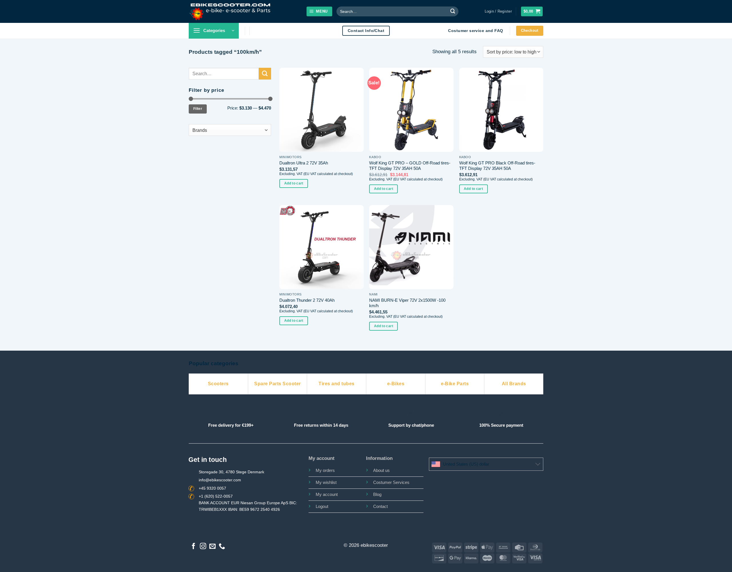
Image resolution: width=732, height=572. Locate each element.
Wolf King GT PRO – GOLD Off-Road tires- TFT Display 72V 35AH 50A (409, 165)
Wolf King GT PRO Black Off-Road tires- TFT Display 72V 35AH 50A (497, 165)
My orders (325, 470)
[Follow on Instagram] (203, 546)
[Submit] (453, 11)
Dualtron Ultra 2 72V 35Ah (303, 162)
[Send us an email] (212, 546)
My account (327, 494)
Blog (377, 494)
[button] (319, 11)
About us (381, 470)
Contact (380, 506)
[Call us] (222, 546)
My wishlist (326, 482)
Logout (322, 506)
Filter (197, 109)
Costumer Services (391, 482)
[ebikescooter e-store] (230, 11)
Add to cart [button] (293, 183)
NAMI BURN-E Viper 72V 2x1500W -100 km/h (407, 303)
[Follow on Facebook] (193, 546)
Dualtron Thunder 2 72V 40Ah (307, 300)
